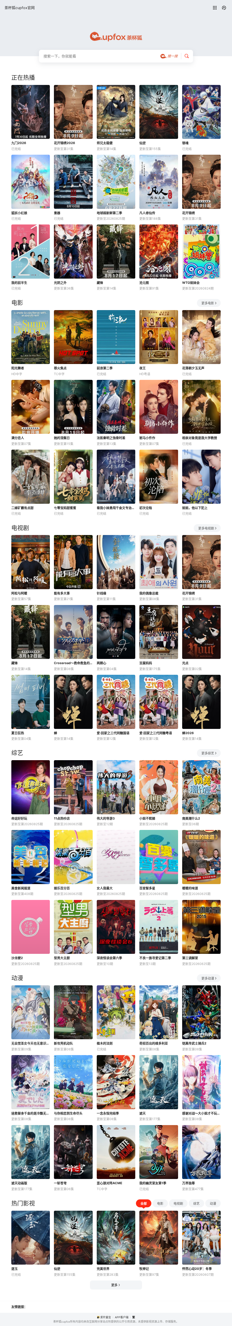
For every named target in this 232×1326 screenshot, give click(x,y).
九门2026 (18, 143)
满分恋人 (17, 438)
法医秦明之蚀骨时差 (111, 438)
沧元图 (144, 282)
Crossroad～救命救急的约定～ (73, 663)
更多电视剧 (206, 528)
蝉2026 (188, 733)
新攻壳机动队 (63, 1043)
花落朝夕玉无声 (193, 368)
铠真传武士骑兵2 (194, 1043)
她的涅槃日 (62, 438)
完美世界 (103, 1269)
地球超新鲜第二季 (109, 213)
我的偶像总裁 (148, 593)
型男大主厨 (62, 958)
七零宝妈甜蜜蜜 (65, 508)
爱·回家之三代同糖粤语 (155, 733)
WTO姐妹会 (191, 282)
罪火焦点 (60, 368)
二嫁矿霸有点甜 (22, 508)
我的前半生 (19, 282)
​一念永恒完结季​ (108, 1113)
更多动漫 (207, 978)
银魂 (185, 143)
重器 (57, 213)
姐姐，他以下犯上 (195, 508)
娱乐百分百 (62, 888)
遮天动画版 (19, 1183)
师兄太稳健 (105, 143)
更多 (114, 1285)
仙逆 (142, 143)
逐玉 (14, 1269)
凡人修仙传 (147, 213)
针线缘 (101, 593)
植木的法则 (105, 1043)
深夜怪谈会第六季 (109, 958)
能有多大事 (62, 593)
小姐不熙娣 (147, 818)
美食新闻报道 (20, 888)
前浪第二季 (105, 368)
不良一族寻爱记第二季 (155, 958)
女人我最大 (105, 888)
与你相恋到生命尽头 (68, 1113)
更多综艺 (207, 753)
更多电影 (207, 303)
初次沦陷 (145, 508)
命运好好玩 (19, 818)
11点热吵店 (62, 818)
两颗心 (101, 663)
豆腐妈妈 (145, 663)
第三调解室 (190, 958)
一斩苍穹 (60, 1183)
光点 (185, 663)
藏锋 (100, 282)
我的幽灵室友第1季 (152, 1183)
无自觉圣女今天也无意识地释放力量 (30, 1043)
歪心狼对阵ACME (109, 1183)
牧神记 (144, 1269)
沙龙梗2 (17, 958)
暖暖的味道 (190, 888)
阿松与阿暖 (19, 593)
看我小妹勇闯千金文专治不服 (116, 508)
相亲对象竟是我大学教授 (199, 438)
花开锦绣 (188, 213)
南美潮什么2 (191, 818)
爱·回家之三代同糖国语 (113, 733)
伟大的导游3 (106, 818)
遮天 (142, 1113)
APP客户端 (121, 1317)
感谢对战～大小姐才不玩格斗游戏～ (201, 1113)
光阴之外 (60, 282)
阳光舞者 (17, 368)
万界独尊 (188, 1183)
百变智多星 (147, 888)
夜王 (142, 368)
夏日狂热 (17, 733)
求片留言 (105, 1317)
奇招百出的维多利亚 (153, 1043)
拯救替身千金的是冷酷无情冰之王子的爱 (30, 1113)
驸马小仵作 (147, 438)
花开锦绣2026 (64, 143)
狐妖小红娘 (19, 213)
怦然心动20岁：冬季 (197, 1269)
